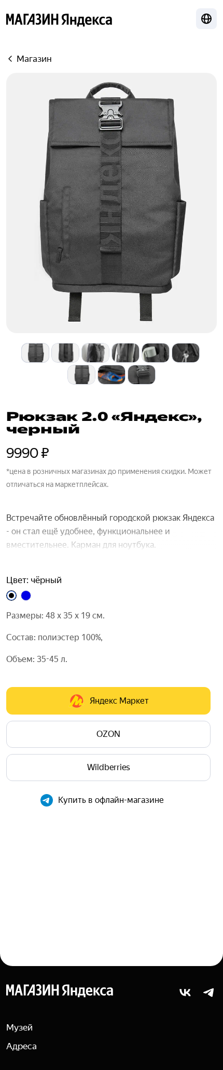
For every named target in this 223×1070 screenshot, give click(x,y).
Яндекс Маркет (119, 701)
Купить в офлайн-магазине (111, 800)
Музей (19, 1027)
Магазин (34, 59)
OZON (108, 734)
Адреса (21, 1046)
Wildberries (108, 767)
